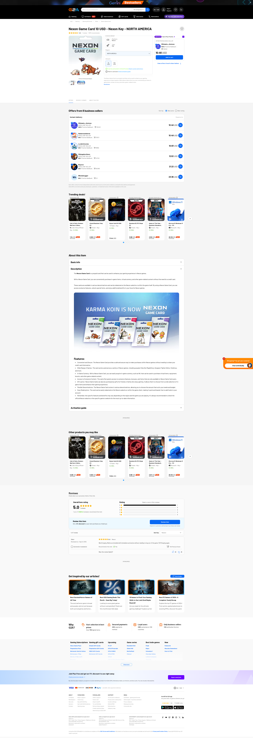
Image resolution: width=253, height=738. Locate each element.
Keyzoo (81, 165)
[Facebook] (162, 717)
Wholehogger (83, 176)
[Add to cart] (180, 125)
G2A (71, 21)
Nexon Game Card (106, 21)
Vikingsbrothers (84, 154)
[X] (179, 717)
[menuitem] (72, 16)
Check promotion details (76, 677)
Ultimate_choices (168, 44)
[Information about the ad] (78, 197)
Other (96, 21)
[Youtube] (166, 717)
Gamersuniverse (84, 133)
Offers (71, 100)
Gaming (77, 21)
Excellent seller (84, 125)
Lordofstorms (83, 144)
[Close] (250, 3)
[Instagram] (176, 717)
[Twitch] (169, 717)
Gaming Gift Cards (87, 21)
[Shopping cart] (181, 9)
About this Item (94, 100)
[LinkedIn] (183, 717)
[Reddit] (172, 717)
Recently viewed (81, 100)
